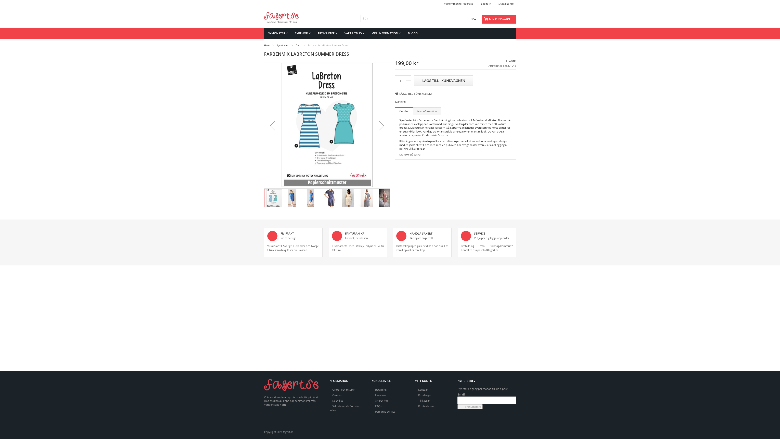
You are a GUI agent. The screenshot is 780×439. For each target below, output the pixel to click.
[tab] (404, 111)
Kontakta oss (426, 406)
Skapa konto (506, 3)
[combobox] (420, 18)
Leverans (380, 395)
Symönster (282, 45)
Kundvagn (424, 395)
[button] (272, 125)
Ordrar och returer (343, 389)
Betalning (381, 389)
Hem (267, 45)
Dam (298, 45)
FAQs (378, 406)
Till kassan (424, 400)
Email (461, 394)
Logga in (485, 3)
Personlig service (385, 411)
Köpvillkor (338, 400)
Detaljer (404, 111)
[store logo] (281, 17)
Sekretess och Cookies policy (344, 408)
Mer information (427, 111)
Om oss (336, 395)
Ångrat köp (382, 400)
